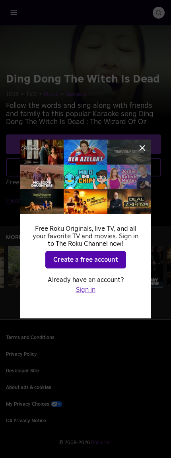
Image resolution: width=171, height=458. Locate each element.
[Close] (142, 148)
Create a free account (85, 260)
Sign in (85, 290)
